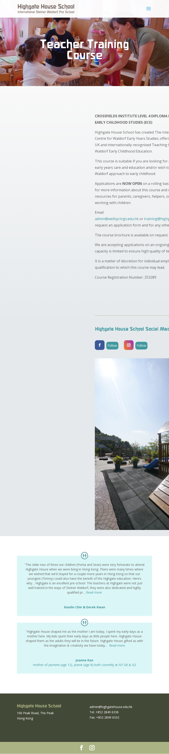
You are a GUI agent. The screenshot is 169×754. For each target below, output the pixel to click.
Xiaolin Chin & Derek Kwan (84, 607)
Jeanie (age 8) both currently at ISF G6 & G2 (105, 665)
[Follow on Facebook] (100, 345)
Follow (112, 345)
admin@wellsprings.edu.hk (117, 218)
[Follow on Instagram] (129, 345)
